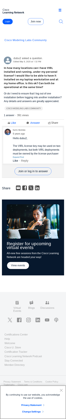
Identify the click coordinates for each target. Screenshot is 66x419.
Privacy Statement (31, 405)
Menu (61, 10)
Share (54, 122)
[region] (33, 402)
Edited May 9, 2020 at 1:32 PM (27, 62)
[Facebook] (24, 187)
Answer (35, 122)
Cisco (13, 11)
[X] (31, 187)
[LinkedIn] (37, 187)
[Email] (18, 187)
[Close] (61, 390)
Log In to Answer (33, 171)
